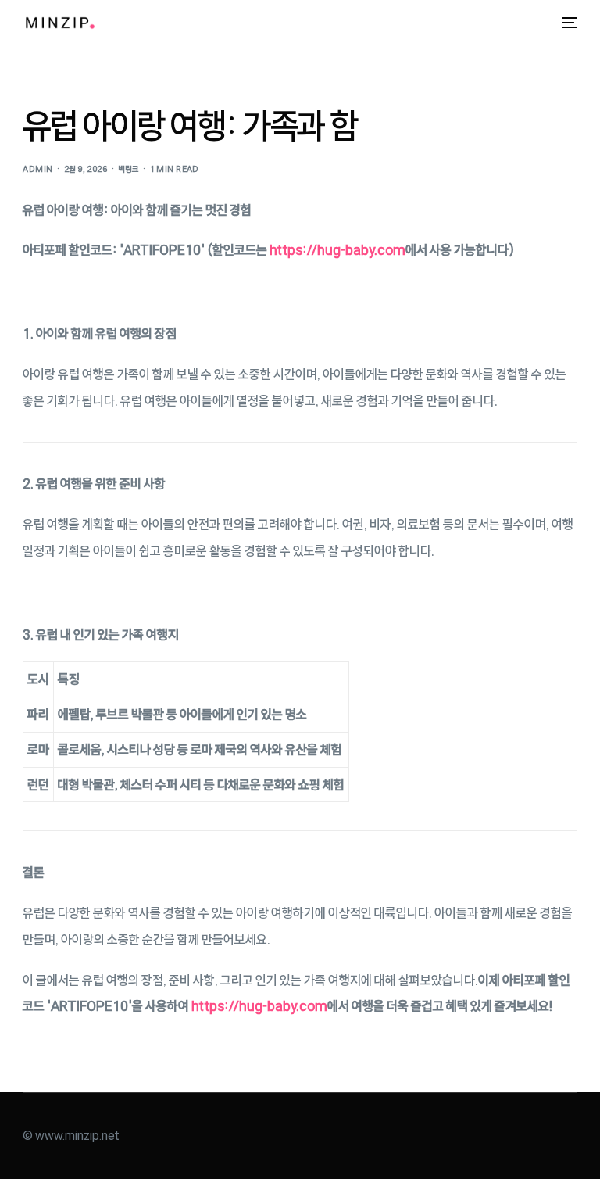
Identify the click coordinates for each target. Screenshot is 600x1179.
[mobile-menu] (565, 22)
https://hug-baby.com (337, 250)
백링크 (128, 169)
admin (37, 169)
